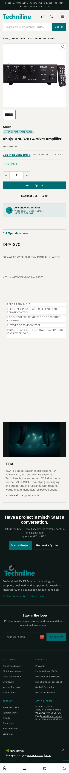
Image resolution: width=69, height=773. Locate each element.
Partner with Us (10, 728)
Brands (6, 718)
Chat (31, 211)
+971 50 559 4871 (24, 213)
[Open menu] (62, 16)
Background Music (12, 666)
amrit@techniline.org (51, 716)
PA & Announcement (13, 671)
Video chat (19, 211)
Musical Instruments (45, 692)
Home (5, 39)
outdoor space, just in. (39, 755)
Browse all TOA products (21, 495)
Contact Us (8, 733)
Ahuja (7, 127)
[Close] (63, 750)
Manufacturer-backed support (47, 3)
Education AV (9, 692)
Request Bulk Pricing (34, 196)
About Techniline (11, 707)
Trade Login (8, 723)
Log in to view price (16, 154)
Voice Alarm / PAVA (12, 676)
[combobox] (34, 27)
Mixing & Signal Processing (48, 681)
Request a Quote (47, 545)
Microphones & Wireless (47, 676)
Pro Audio (40, 666)
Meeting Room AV (11, 687)
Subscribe (56, 636)
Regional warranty (16, 3)
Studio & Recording (44, 687)
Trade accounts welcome (36, 7)
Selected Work (10, 712)
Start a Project (20, 545)
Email (39, 211)
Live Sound (8, 681)
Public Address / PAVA (46, 671)
